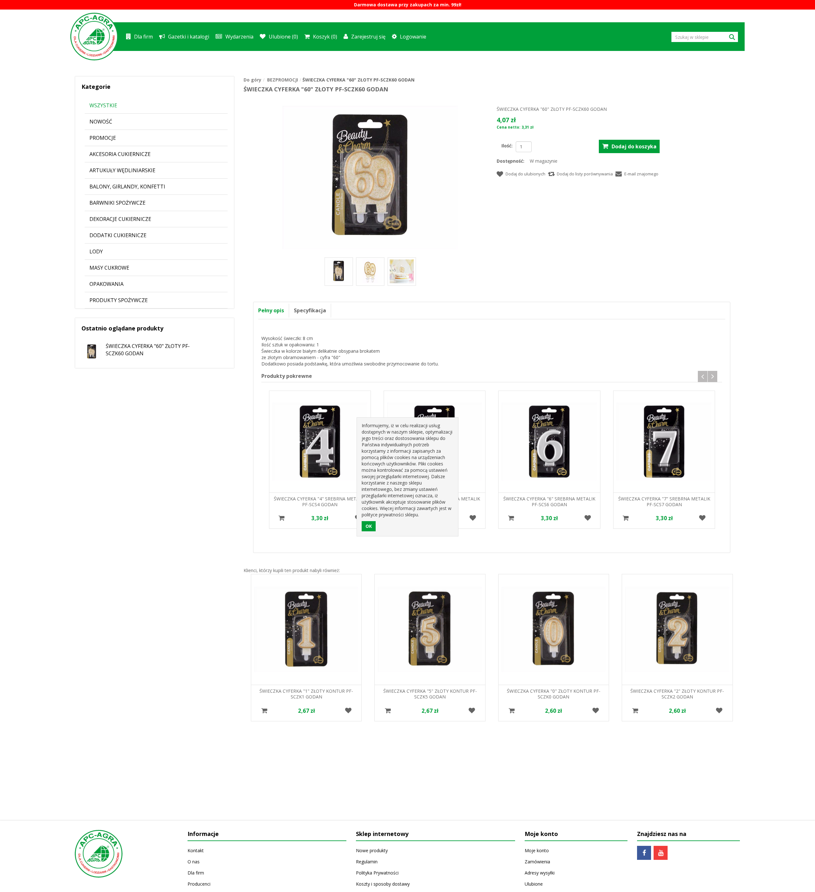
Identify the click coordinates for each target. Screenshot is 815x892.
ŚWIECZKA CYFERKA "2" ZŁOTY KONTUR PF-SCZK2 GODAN (677, 694)
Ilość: (507, 146)
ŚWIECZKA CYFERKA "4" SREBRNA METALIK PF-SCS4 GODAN (320, 501)
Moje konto (537, 850)
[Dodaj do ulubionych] (472, 518)
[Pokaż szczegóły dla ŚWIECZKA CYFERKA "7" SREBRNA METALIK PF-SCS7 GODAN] (664, 441)
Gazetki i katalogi (188, 36)
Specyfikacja (310, 310)
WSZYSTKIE (103, 105)
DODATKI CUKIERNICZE (117, 235)
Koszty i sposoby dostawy (383, 884)
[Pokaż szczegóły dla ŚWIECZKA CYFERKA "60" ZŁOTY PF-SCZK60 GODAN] (88, 349)
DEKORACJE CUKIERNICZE (120, 219)
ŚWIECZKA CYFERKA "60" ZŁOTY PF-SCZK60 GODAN (148, 350)
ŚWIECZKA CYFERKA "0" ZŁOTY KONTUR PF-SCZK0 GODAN (553, 694)
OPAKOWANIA (106, 283)
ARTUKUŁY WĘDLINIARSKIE (122, 170)
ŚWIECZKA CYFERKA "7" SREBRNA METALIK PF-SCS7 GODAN (664, 501)
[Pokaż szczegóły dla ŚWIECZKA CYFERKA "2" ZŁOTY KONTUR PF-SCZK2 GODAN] (677, 629)
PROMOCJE (102, 137)
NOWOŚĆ (100, 121)
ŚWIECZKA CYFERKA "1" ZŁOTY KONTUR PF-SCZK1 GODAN (306, 694)
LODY (96, 251)
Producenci (199, 884)
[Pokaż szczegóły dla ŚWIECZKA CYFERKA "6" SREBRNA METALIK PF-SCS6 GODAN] (549, 441)
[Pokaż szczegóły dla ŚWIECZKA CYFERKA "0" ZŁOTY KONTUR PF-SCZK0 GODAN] (554, 629)
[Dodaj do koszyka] (281, 518)
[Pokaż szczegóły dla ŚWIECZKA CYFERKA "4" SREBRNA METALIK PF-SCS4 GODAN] (320, 441)
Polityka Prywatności (377, 873)
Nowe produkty (372, 850)
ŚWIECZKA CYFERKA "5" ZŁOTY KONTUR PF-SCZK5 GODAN (430, 694)
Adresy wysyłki (540, 873)
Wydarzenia (239, 36)
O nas (194, 862)
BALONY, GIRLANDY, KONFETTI (127, 186)
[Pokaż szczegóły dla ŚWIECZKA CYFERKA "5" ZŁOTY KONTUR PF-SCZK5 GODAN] (430, 629)
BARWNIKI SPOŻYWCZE (117, 202)
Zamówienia (537, 862)
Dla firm (143, 36)
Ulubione (534, 884)
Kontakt (196, 850)
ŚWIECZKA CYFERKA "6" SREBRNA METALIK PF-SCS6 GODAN (549, 501)
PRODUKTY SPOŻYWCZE (118, 300)
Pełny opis (271, 310)
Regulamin (367, 862)
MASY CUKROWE (109, 267)
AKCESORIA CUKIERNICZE (120, 154)
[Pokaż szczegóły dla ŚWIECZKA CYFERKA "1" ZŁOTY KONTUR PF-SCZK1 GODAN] (306, 629)
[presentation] (702, 376)
